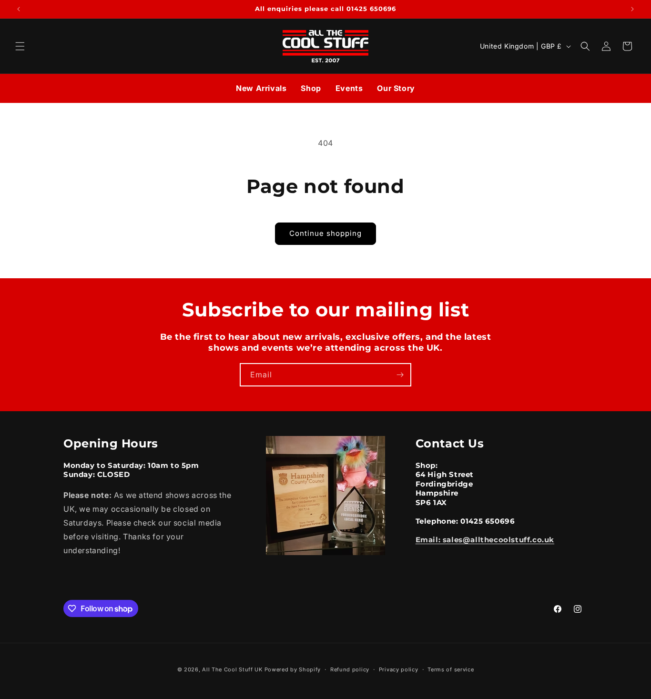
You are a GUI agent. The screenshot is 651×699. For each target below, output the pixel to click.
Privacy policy (398, 669)
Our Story (396, 88)
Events (349, 88)
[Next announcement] (632, 9)
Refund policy (349, 669)
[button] (20, 46)
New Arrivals (261, 88)
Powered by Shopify (292, 669)
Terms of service (450, 669)
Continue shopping (325, 233)
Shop (311, 88)
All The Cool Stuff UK (232, 669)
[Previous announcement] (18, 9)
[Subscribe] (399, 374)
